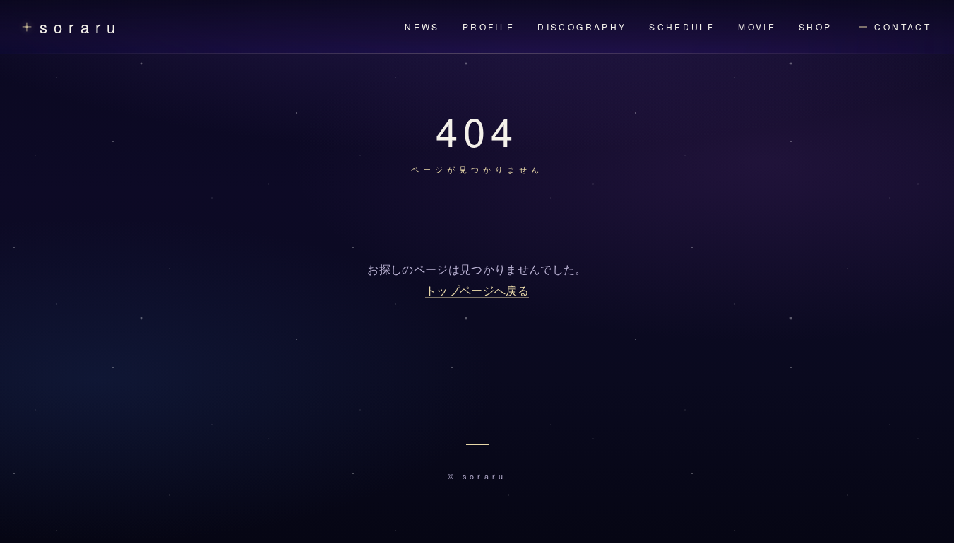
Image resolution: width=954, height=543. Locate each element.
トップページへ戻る (477, 291)
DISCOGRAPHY (581, 27)
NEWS (422, 27)
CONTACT (902, 27)
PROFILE (489, 27)
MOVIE (757, 27)
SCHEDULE (682, 27)
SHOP (815, 27)
